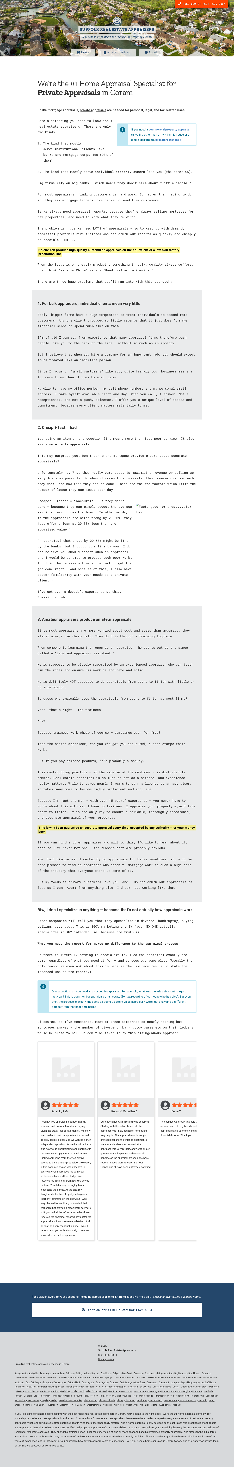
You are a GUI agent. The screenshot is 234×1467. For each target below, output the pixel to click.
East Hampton (163, 1377)
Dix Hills (151, 1377)
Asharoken (58, 1373)
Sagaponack (212, 1395)
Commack (97, 1377)
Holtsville (30, 1386)
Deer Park (140, 1377)
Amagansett (21, 1373)
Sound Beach (155, 1400)
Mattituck (44, 1391)
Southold (202, 1400)
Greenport (164, 1382)
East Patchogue (33, 1382)
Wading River (40, 1405)
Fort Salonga (126, 1382)
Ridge (150, 1395)
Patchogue (57, 1395)
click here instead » (168, 139)
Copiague (108, 1377)
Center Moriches (36, 1377)
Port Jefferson (91, 1395)
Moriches (114, 1391)
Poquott (78, 1395)
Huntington (42, 1386)
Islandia (90, 1386)
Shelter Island (90, 1400)
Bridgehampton (165, 1373)
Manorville (214, 1386)
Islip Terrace (108, 1386)
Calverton (206, 1373)
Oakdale (28, 1395)
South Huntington (187, 1400)
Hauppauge (193, 1382)
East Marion (189, 1377)
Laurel (176, 1386)
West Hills (107, 1405)
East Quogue (59, 1382)
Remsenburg (139, 1395)
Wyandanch (165, 1405)
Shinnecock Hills (107, 1400)
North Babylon (183, 1391)
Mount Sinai (126, 1391)
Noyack (18, 1395)
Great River (139, 1382)
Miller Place (91, 1391)
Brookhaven (194, 1373)
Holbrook (19, 1386)
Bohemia (138, 1373)
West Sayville (132, 1405)
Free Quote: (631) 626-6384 (203, 3)
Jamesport (120, 1386)
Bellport (116, 1373)
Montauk (103, 1391)
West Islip (119, 1405)
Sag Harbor (20, 1400)
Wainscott (53, 1405)
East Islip (176, 1377)
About (152, 52)
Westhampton (94, 1405)
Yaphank (177, 1405)
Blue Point (127, 1373)
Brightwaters (180, 1373)
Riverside (171, 1395)
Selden (53, 1400)
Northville (208, 1391)
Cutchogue (128, 1377)
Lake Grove (145, 1386)
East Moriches (204, 1377)
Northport (197, 1391)
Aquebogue (45, 1373)
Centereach (20, 1377)
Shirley (120, 1400)
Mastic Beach (31, 1391)
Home (84, 52)
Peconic (68, 1395)
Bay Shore (106, 1373)
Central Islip (63, 1377)
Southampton (170, 1400)
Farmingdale (88, 1382)
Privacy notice (106, 1359)
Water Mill (65, 1405)
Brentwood (150, 1373)
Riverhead (160, 1395)
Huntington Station (75, 1386)
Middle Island (77, 1391)
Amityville (33, 1373)
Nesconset (139, 1391)
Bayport (95, 1373)
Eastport (47, 1382)
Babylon (70, 1373)
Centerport (51, 1377)
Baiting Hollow (83, 1373)
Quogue (127, 1395)
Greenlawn (152, 1382)
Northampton (168, 1391)
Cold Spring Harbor (80, 1377)
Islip (98, 1386)
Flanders (114, 1382)
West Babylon (78, 1405)
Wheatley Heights (148, 1405)
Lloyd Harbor (200, 1386)
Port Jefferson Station (110, 1395)
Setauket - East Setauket (70, 1400)
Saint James (33, 1400)
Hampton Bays (178, 1382)
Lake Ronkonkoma (162, 1386)
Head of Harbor (208, 1382)
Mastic (19, 1391)
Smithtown (142, 1400)
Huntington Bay (56, 1386)
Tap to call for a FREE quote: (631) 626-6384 (118, 1310)
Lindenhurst (187, 1386)
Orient (47, 1395)
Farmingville (102, 1382)
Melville (65, 1391)
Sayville (44, 1400)
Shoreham (130, 1400)
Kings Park (133, 1386)
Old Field (38, 1395)
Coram (118, 1377)
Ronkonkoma (197, 1395)
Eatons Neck (74, 1382)
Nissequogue (152, 1391)
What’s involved (118, 52)
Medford (55, 1391)
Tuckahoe (27, 1405)
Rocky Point (183, 1395)
